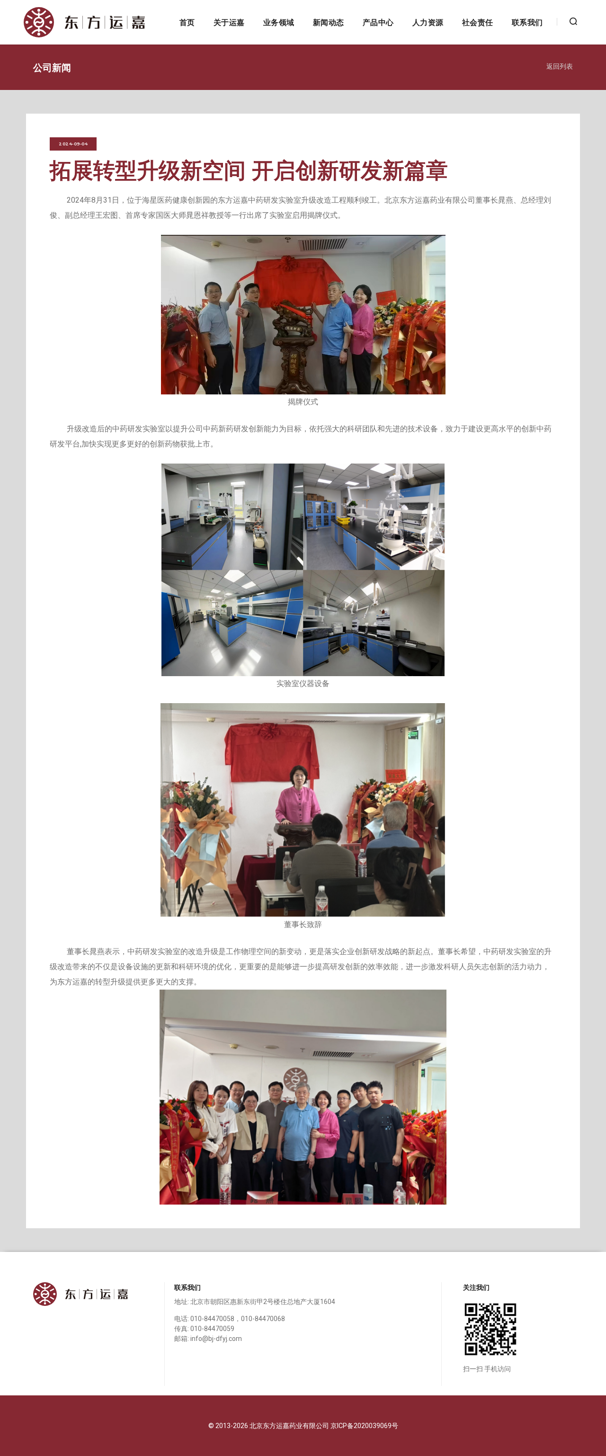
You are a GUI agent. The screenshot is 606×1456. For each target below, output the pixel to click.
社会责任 (477, 22)
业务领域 (278, 22)
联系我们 (527, 22)
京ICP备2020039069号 (364, 1425)
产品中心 (378, 22)
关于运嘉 (229, 22)
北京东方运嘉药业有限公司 (290, 1425)
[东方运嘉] (84, 22)
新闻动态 (328, 22)
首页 (187, 22)
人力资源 (427, 22)
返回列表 (559, 66)
